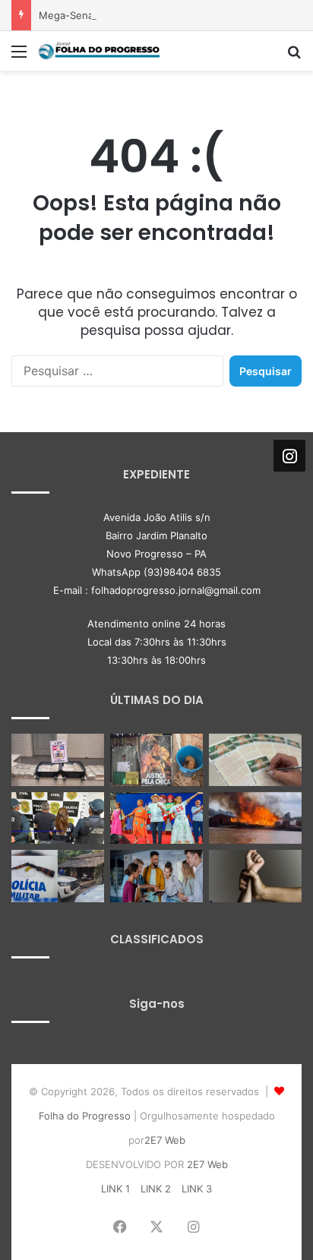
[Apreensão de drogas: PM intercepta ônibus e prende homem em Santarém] (57, 760)
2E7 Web (164, 1140)
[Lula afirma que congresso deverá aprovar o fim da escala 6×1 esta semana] (156, 818)
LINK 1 (115, 1189)
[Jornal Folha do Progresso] (99, 51)
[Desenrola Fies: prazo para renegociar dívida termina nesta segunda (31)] (156, 876)
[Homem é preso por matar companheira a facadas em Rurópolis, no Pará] (57, 818)
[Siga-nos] (289, 455)
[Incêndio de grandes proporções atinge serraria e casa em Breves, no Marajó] (255, 818)
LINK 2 (156, 1189)
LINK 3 (197, 1189)
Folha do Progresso (85, 1116)
